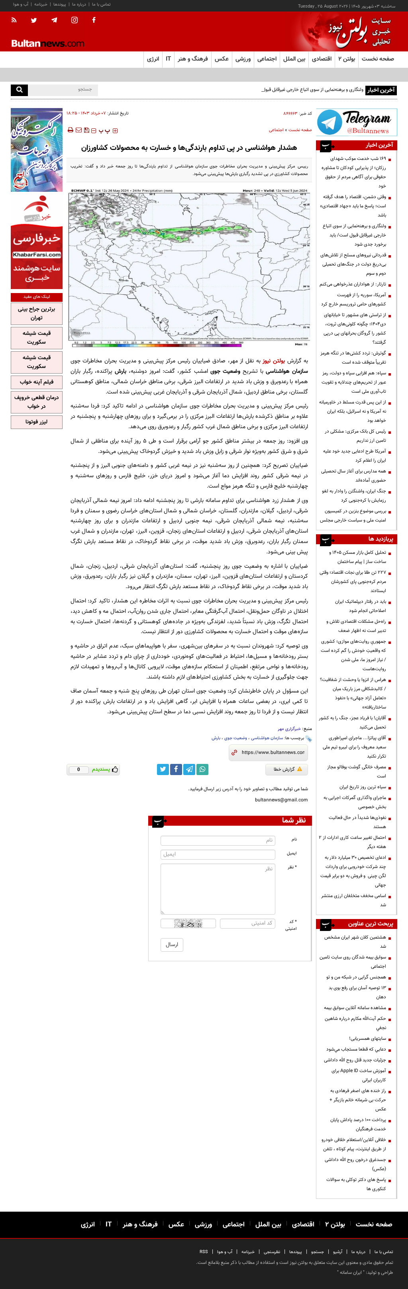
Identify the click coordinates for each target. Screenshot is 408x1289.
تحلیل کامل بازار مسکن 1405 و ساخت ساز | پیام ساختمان (357, 557)
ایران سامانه (351, 1272)
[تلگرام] (356, 122)
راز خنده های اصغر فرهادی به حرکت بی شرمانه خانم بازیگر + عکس (358, 1100)
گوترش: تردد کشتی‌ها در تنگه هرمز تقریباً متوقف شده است (353, 358)
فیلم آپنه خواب (36, 382)
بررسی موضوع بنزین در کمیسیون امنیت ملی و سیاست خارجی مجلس (353, 516)
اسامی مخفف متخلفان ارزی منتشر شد (353, 900)
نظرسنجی (272, 1252)
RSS (204, 1252)
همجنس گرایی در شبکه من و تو (356, 977)
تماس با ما (101, 4)
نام (294, 839)
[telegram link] (189, 769)
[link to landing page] (357, 31)
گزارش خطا (284, 769)
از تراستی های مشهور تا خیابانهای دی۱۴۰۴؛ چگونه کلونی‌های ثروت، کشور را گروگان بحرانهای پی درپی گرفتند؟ (355, 328)
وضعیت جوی (235, 738)
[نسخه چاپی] (70, 130)
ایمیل (292, 853)
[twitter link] (163, 769)
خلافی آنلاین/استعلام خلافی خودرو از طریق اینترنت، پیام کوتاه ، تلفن (354, 1144)
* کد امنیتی (291, 925)
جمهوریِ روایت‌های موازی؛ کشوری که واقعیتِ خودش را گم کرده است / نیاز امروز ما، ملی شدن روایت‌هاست (353, 655)
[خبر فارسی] (37, 241)
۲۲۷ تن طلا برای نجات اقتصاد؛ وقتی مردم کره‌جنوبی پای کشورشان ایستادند (353, 581)
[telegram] (54, 20)
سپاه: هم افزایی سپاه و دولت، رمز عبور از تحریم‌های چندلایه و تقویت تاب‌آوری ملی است (354, 382)
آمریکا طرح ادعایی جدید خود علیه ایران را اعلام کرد (354, 456)
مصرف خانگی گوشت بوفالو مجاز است (356, 772)
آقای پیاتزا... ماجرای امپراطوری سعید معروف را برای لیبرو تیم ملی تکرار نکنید (354, 747)
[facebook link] (176, 769)
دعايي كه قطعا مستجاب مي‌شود (356, 1049)
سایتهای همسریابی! (367, 1038)
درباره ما (79, 4)
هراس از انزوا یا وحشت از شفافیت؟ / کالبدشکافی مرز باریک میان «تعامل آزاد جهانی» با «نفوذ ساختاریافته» (353, 693)
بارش (216, 738)
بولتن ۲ (346, 59)
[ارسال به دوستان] (78, 130)
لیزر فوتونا (36, 422)
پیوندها (59, 4)
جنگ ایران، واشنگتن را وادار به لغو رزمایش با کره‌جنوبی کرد (354, 496)
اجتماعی (276, 130)
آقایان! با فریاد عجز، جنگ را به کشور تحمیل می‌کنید (352, 722)
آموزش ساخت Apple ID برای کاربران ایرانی (359, 1075)
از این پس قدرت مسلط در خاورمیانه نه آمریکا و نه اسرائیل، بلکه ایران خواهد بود (352, 411)
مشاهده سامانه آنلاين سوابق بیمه (355, 1008)
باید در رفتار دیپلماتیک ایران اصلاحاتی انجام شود (360, 606)
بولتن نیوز (274, 361)
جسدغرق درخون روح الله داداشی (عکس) (355, 1164)
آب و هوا (20, 4)
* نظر (292, 867)
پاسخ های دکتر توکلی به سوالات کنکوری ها (356, 1184)
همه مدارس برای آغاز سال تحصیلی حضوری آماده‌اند (353, 476)
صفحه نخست (378, 59)
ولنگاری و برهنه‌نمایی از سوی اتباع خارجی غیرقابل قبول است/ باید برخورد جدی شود (286, 89)
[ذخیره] (86, 130)
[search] (19, 90)
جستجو (317, 1252)
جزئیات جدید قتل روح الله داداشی (355, 1060)
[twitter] (34, 21)
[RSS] (17, 20)
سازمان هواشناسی (267, 738)
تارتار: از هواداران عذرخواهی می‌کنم (353, 284)
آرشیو (337, 1252)
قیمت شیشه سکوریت (37, 338)
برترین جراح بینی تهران (36, 314)
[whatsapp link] (202, 769)
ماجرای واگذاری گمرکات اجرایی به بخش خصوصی (355, 802)
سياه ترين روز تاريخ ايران (362, 787)
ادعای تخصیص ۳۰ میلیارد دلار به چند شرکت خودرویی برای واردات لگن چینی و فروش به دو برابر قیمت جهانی (353, 871)
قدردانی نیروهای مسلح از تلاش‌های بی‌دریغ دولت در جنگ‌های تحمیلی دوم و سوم (353, 264)
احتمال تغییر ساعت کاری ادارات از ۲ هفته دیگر (352, 842)
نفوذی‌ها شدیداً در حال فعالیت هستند (357, 822)
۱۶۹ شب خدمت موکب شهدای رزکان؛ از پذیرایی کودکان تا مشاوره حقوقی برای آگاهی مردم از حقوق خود (354, 172)
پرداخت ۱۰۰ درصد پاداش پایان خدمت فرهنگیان (358, 1124)
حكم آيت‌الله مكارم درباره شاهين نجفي (355, 1023)
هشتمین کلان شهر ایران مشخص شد (355, 942)
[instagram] (74, 21)
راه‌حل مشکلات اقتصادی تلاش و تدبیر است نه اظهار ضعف (356, 626)
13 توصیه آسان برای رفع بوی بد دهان (357, 992)
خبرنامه (40, 4)
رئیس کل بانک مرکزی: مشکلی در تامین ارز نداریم (355, 436)
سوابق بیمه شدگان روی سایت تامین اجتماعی (353, 962)
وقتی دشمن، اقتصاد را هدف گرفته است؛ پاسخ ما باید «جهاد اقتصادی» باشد (353, 206)
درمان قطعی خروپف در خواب (36, 402)
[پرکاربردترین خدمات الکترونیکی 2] (37, 150)
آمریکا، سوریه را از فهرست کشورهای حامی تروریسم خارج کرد (353, 299)
